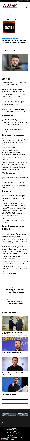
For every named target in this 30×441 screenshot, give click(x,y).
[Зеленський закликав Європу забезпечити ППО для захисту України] (13, 384)
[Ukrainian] (7, 439)
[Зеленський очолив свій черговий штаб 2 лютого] (15, 62)
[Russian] (4, 439)
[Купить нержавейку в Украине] (15, 414)
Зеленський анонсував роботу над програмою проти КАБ (12, 353)
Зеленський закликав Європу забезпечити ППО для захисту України (14, 393)
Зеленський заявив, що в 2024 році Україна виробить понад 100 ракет (14, 373)
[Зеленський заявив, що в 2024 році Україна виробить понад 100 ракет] (13, 364)
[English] (2, 439)
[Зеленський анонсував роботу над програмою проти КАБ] (13, 344)
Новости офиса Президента (9, 38)
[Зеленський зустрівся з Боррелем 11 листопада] (13, 323)
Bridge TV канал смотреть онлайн (13, 20)
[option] (8, 25)
